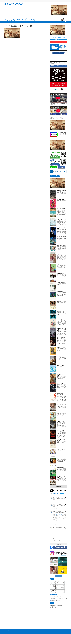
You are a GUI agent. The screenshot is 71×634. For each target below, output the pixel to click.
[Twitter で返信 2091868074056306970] (53, 540)
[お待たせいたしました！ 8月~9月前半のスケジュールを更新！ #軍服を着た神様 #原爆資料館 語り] (54, 561)
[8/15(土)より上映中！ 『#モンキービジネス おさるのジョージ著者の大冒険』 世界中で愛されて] (62, 570)
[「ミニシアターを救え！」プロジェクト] (54, 134)
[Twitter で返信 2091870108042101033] (53, 524)
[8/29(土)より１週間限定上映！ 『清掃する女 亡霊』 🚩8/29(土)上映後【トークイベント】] (62, 561)
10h (64, 527)
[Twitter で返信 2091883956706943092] (53, 508)
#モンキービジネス (59, 514)
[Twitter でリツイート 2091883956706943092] (55, 508)
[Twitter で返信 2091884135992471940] (53, 501)
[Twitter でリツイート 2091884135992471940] (55, 501)
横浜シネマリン (55, 497)
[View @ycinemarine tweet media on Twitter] (57, 522)
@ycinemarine (60, 497)
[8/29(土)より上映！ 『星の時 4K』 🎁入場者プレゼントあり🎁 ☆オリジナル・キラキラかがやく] (54, 570)
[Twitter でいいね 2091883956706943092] (57, 508)
